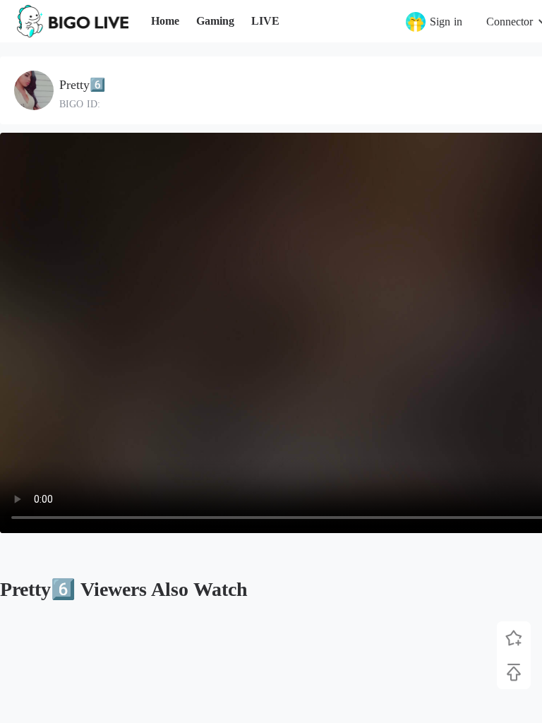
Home (165, 21)
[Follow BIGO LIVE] (514, 638)
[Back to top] (514, 672)
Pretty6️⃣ (82, 85)
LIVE (265, 21)
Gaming (215, 21)
